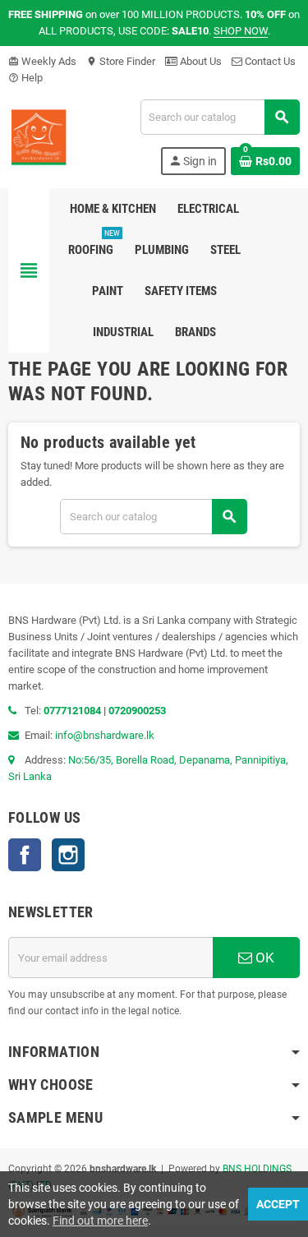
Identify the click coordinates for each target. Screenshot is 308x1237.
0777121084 (73, 710)
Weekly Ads (42, 61)
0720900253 (137, 710)
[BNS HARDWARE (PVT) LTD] (38, 136)
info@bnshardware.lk (104, 735)
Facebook (24, 854)
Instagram (68, 854)
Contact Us (269, 61)
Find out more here (100, 1220)
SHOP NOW (241, 31)
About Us (199, 61)
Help (25, 78)
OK (263, 957)
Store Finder (120, 61)
